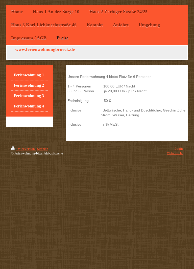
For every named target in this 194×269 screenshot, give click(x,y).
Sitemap (42, 149)
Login (179, 148)
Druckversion (26, 149)
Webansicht (175, 153)
